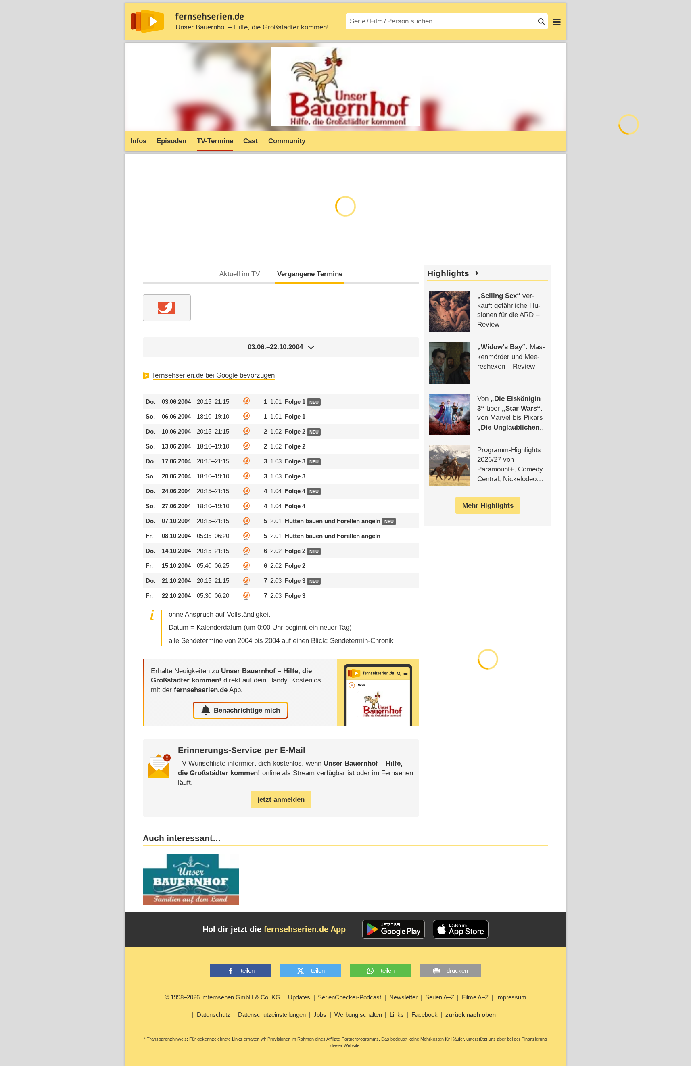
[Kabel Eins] (167, 307)
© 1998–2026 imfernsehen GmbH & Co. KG (222, 997)
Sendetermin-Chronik (362, 641)
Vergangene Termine (309, 274)
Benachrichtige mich (247, 710)
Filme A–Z (475, 997)
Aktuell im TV (239, 274)
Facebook (424, 1014)
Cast (250, 141)
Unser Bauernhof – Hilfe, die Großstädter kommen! (252, 27)
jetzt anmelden (281, 799)
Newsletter (403, 997)
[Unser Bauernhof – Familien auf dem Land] (191, 879)
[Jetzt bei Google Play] (393, 929)
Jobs (319, 1014)
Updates (299, 997)
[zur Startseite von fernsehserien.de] (147, 21)
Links (397, 1014)
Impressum (511, 997)
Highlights (448, 273)
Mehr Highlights (488, 505)
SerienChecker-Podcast (349, 997)
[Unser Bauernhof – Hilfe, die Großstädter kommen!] (378, 692)
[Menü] (557, 21)
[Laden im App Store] (461, 929)
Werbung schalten (358, 1014)
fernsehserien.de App (305, 929)
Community (286, 141)
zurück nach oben (470, 1014)
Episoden (171, 141)
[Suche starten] (541, 21)
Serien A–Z (439, 997)
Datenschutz (213, 1014)
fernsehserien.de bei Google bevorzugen (214, 375)
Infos (138, 141)
